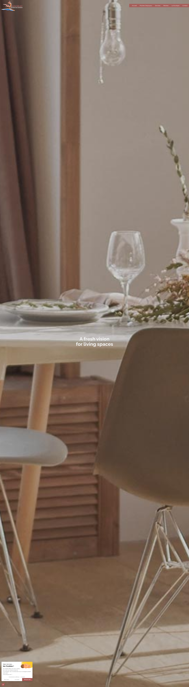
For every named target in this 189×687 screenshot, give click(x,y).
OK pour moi (27, 679)
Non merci (6, 679)
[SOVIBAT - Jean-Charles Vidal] (12, 5)
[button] (3, 684)
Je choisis (17, 679)
